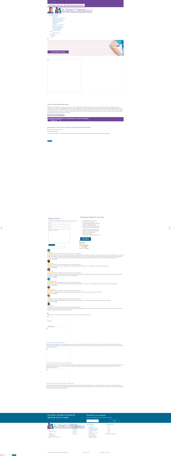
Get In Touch (51, 245)
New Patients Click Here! (56, 5)
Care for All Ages (56, 30)
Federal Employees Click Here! (74, 5)
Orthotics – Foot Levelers (58, 25)
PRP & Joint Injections (93, 436)
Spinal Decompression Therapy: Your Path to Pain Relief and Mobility (59, 363)
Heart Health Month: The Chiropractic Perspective (55, 342)
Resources (52, 34)
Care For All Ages (92, 435)
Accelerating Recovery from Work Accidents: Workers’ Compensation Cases (60, 383)
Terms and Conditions (78, 452)
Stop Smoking (56, 22)
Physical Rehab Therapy (58, 21)
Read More (49, 141)
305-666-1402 (52, 2)
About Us (75, 428)
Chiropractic (55, 17)
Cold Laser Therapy (92, 430)
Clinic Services (76, 427)
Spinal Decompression (57, 19)
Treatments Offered (57, 29)
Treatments (76, 429)
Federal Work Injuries (54, 14)
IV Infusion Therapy (57, 26)
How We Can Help (54, 15)
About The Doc (56, 33)
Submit (14, 455)
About (51, 31)
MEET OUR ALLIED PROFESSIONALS (56, 115)
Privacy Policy (71, 452)
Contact (51, 37)
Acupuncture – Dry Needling (59, 18)
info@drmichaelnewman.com (56, 3)
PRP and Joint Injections (58, 27)
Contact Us (54, 120)
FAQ (74, 432)
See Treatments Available (58, 52)
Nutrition (54, 23)
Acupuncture (91, 427)
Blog (54, 35)
